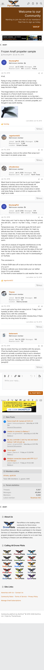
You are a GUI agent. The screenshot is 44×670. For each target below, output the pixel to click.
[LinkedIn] (9, 619)
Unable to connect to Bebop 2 (18, 431)
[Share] (39, 73)
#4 (42, 217)
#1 (42, 73)
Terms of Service (21, 596)
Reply (40, 129)
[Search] (41, 3)
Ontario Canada (21, 145)
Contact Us (19, 592)
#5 (42, 306)
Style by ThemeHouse (13, 616)
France (34, 68)
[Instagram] (6, 619)
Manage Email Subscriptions (11, 600)
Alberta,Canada (21, 302)
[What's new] (37, 3)
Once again (11, 450)
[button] (2, 3)
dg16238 (13, 475)
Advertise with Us (7, 592)
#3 (42, 179)
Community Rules (7, 596)
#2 (42, 150)
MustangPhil (7, 55)
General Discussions (14, 427)
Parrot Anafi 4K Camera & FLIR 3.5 (20, 421)
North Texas (35, 174)
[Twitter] (12, 619)
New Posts (10, 417)
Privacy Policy (33, 596)
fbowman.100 (36, 498)
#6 (42, 346)
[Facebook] (2, 619)
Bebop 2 (10, 436)
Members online (12, 471)
